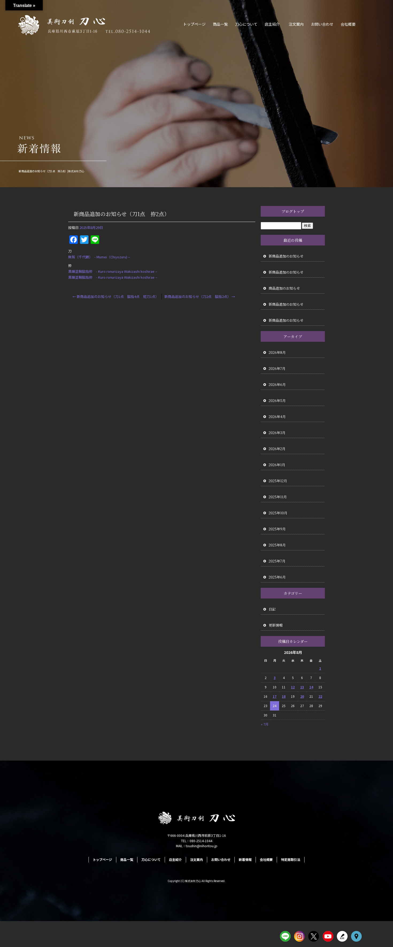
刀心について (246, 24)
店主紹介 (272, 24)
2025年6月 (277, 577)
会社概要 (348, 24)
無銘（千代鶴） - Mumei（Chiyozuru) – (99, 256)
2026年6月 (277, 384)
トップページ (194, 24)
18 (284, 696)
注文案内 (296, 24)
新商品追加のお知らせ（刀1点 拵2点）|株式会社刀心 (51, 171)
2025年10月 (278, 512)
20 (302, 696)
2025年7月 (277, 560)
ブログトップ (293, 211)
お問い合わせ (322, 24)
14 (311, 687)
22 (320, 696)
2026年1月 (277, 464)
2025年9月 (277, 528)
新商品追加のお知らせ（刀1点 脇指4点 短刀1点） (115, 296)
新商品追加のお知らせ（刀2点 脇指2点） (199, 296)
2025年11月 (278, 496)
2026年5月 (277, 400)
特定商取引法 (290, 859)
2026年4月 (277, 416)
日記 (272, 609)
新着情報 (245, 859)
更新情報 (276, 625)
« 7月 (264, 724)
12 (293, 687)
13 (302, 687)
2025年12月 (278, 480)
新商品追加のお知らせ (286, 256)
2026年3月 (277, 432)
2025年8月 (277, 544)
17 (274, 696)
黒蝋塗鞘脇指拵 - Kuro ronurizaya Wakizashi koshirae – (112, 271)
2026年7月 (277, 368)
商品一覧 (220, 24)
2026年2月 (277, 448)
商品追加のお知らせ (284, 288)
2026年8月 (277, 352)
